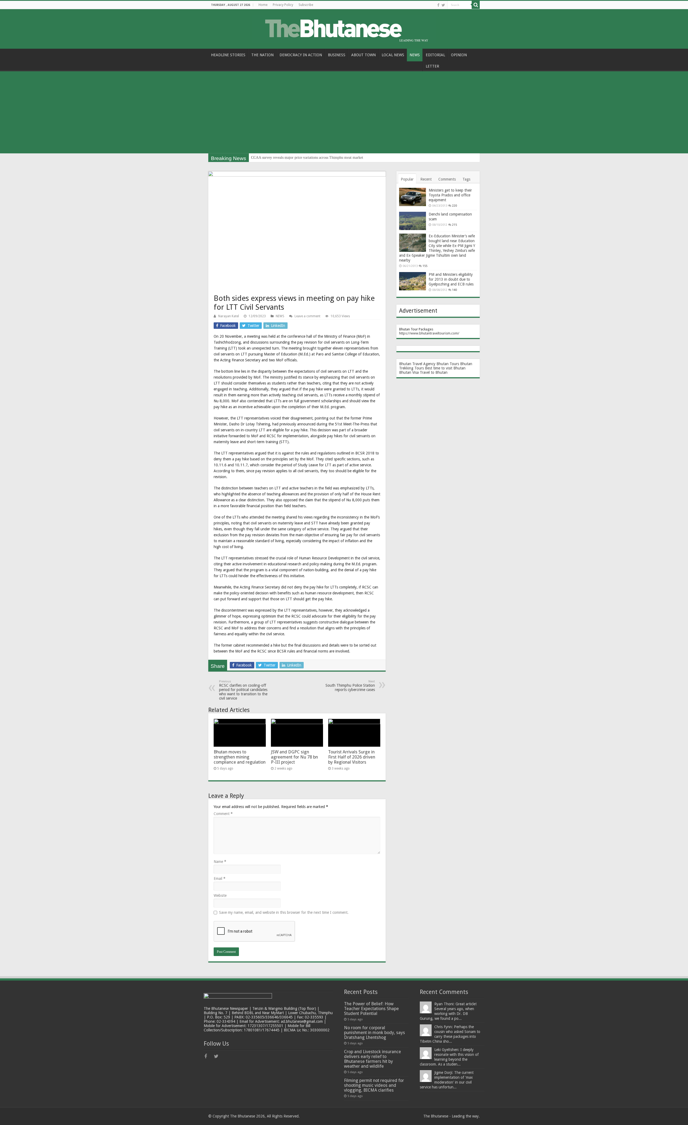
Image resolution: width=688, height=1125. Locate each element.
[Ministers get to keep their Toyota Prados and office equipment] (412, 197)
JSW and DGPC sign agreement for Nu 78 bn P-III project (294, 757)
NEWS (415, 55)
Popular (407, 179)
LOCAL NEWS (393, 55)
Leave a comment (307, 316)
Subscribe (306, 5)
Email (219, 878)
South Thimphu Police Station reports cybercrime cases (350, 686)
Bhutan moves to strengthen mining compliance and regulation (240, 757)
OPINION (459, 55)
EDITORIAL (435, 55)
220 (454, 205)
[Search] (476, 5)
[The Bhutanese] (344, 28)
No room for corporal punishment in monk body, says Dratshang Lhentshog (374, 1032)
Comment (223, 814)
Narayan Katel (228, 316)
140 (454, 290)
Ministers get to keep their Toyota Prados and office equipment (450, 195)
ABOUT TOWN (363, 55)
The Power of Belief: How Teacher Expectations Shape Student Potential (371, 1008)
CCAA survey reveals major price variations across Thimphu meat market (307, 158)
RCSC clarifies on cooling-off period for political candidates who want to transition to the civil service (243, 690)
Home (263, 5)
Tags (466, 179)
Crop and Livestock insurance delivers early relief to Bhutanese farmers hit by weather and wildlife (372, 1059)
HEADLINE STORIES (228, 55)
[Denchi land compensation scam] (412, 221)
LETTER (432, 66)
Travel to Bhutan (433, 372)
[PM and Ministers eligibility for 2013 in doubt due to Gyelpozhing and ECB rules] (412, 281)
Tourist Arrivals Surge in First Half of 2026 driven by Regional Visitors (351, 757)
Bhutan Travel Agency (417, 364)
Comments (447, 179)
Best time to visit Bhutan (445, 368)
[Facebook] (438, 5)
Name (220, 861)
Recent (426, 179)
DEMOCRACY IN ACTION (301, 55)
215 (454, 225)
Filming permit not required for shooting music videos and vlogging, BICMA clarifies (374, 1085)
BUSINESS (336, 55)
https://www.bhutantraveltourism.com (428, 333)
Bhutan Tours (447, 364)
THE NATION (262, 55)
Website (220, 895)
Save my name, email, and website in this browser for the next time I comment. (284, 912)
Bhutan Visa (409, 372)
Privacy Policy (283, 5)
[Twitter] (443, 5)
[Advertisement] (344, 113)
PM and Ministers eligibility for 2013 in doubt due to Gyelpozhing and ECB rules (451, 279)
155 (424, 266)
